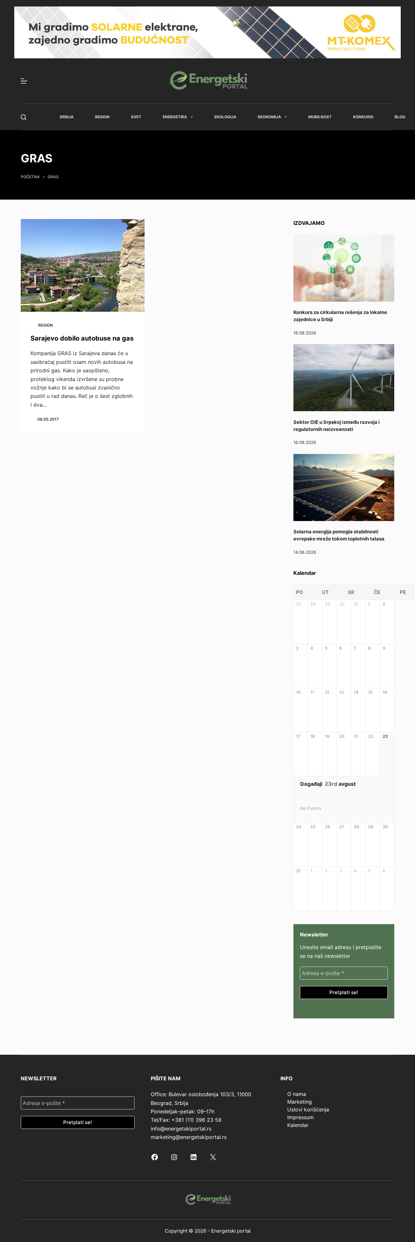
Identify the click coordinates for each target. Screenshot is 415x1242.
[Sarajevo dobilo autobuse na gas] (83, 265)
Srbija (67, 116)
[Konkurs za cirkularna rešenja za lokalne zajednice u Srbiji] (343, 268)
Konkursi (363, 116)
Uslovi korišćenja (308, 1109)
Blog (400, 116)
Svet (136, 116)
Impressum (300, 1117)
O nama (296, 1094)
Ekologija (225, 116)
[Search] (23, 117)
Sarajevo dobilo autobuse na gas (82, 338)
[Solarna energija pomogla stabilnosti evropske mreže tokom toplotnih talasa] (343, 487)
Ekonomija (269, 116)
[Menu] (24, 81)
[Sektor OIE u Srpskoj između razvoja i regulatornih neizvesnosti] (343, 377)
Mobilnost (320, 116)
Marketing (299, 1101)
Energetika (175, 116)
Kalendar (298, 1125)
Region (102, 116)
